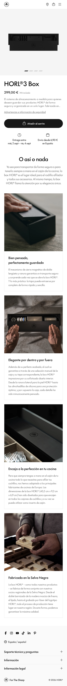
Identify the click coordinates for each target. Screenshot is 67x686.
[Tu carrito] (54, 4)
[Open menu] (60, 4)
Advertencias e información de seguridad (25, 112)
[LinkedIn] (29, 633)
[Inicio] (24, 4)
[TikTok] (23, 633)
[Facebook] (6, 633)
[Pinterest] (35, 633)
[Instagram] (11, 633)
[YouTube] (17, 633)
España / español (17, 641)
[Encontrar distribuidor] (47, 4)
